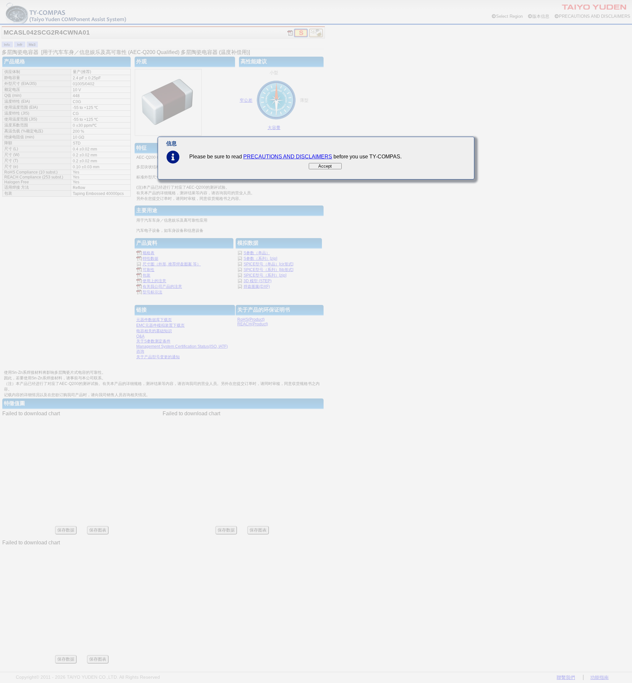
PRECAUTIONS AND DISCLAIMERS (287, 156)
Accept (325, 166)
